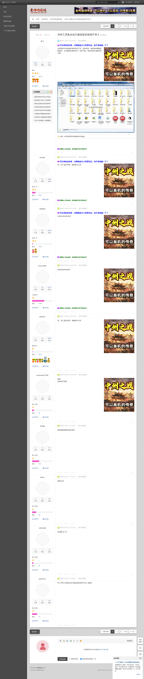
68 (49, 600)
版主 (33, 70)
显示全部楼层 (82, 41)
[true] (118, 2)
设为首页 (7, 2)
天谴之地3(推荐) (9, 26)
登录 (130, 2)
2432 (49, 179)
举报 (132, 153)
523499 (42, 157)
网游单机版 (7, 21)
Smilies (81, 641)
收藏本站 (13, 2)
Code (77, 641)
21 (49, 550)
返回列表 (106, 26)
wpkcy (42, 477)
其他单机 (45, 19)
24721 (41, 76)
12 (42, 499)
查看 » (139, 674)
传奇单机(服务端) (56, 19)
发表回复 (62, 659)
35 (42, 230)
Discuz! (39, 668)
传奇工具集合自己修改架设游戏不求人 (77, 19)
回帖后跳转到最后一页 (89, 659)
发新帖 (34, 26)
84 (42, 287)
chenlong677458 (42, 375)
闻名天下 (34, 346)
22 (39, 566)
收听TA (36, 86)
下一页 (132, 26)
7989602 (42, 209)
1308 (40, 303)
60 (39, 515)
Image (67, 641)
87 (42, 179)
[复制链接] (103, 35)
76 (39, 617)
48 (49, 499)
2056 (49, 230)
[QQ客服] (140, 654)
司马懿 (42, 426)
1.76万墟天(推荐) (9, 31)
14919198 (42, 528)
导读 (5, 12)
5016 (40, 354)
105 (40, 464)
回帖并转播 (74, 659)
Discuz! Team (40, 670)
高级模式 (129, 641)
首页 (5, 7)
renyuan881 (42, 266)
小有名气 (34, 295)
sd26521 (42, 317)
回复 (83, 136)
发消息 (47, 86)
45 (42, 338)
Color (64, 641)
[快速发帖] (140, 647)
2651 (35, 63)
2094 (40, 246)
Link (71, 641)
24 (49, 397)
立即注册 (137, 2)
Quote (74, 641)
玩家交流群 (7, 16)
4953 (49, 338)
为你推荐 (140, 641)
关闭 (140, 658)
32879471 (42, 579)
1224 (49, 287)
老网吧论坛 (33, 19)
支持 (67, 204)
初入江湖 (34, 404)
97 (49, 448)
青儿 (42, 41)
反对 (74, 204)
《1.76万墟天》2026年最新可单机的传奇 (127, 662)
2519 (40, 195)
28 (39, 413)
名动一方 (34, 186)
